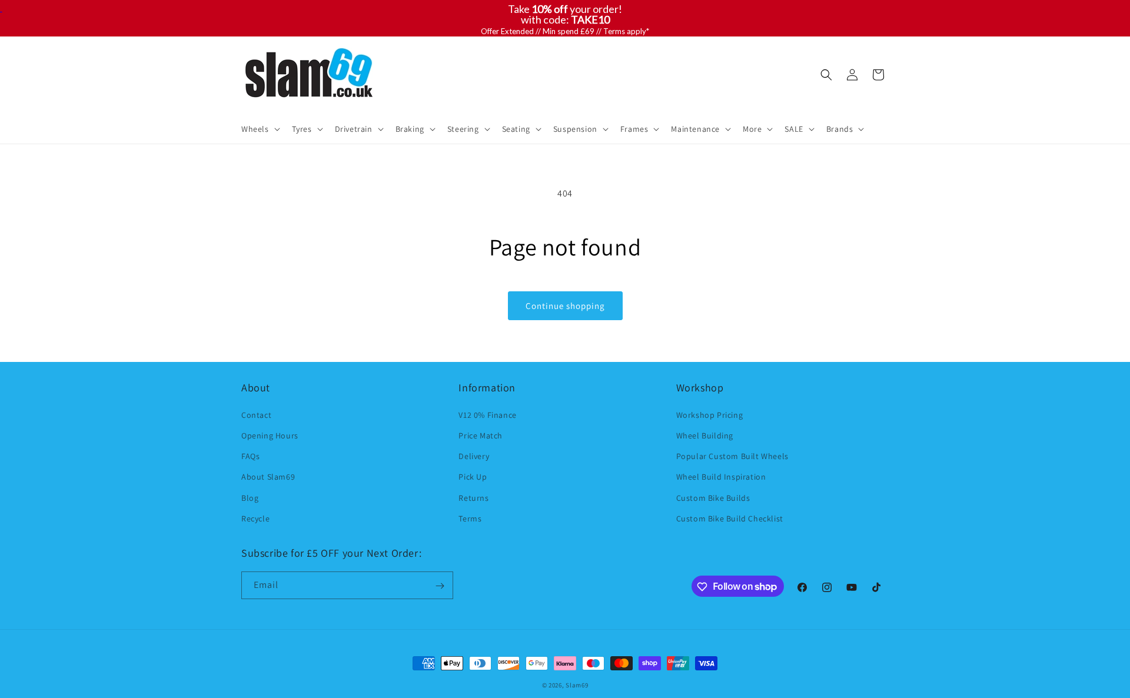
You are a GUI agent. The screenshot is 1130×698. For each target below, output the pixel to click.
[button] (259, 129)
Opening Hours (269, 435)
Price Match (480, 435)
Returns (473, 497)
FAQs (250, 455)
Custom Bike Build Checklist (729, 518)
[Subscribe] (440, 586)
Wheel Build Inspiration (721, 476)
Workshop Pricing (709, 414)
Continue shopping (565, 305)
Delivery (473, 455)
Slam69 (577, 685)
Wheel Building (704, 435)
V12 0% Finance (487, 414)
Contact (256, 414)
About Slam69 (268, 476)
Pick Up (472, 476)
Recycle (255, 518)
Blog (249, 497)
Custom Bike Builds (713, 497)
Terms (469, 518)
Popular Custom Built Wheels (732, 455)
